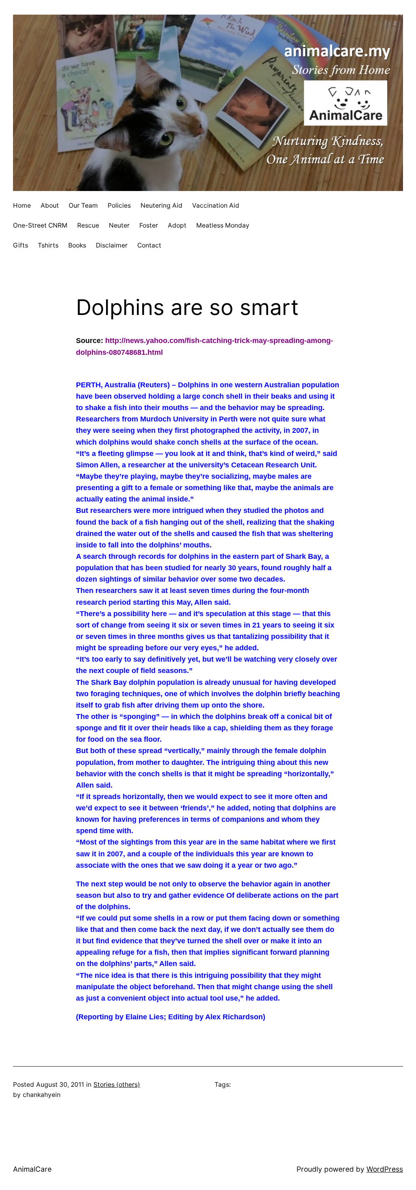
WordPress (384, 1169)
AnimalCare (32, 1169)
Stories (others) (116, 1084)
